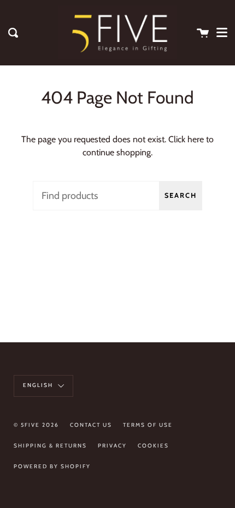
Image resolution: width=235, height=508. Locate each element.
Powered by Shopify (52, 466)
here (195, 139)
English (39, 385)
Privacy (112, 445)
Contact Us (91, 424)
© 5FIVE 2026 (36, 424)
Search (180, 195)
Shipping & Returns (50, 445)
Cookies (153, 445)
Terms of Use (148, 424)
